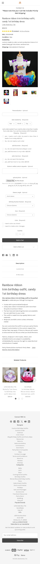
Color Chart (20, 435)
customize (20, 269)
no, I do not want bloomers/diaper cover (18, 149)
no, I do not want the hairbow (14, 159)
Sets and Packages (20, 490)
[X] (10, 255)
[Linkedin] (14, 255)
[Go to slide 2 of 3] (19, 398)
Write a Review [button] (24, 31)
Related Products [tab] (20, 360)
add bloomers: (20, 145)
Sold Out (20, 433)
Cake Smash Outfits (20, 483)
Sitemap (20, 463)
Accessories (20, 492)
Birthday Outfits (20, 477)
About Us (20, 458)
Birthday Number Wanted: (20, 202)
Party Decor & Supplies (20, 450)
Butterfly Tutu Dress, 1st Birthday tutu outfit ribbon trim (10, 391)
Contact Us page (20, 454)
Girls (20, 470)
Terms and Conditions (20, 456)
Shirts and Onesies (20, 485)
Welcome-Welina (20, 443)
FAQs (20, 452)
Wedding (20, 498)
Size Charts (20, 448)
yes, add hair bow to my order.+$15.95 (17, 162)
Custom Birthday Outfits (20, 428)
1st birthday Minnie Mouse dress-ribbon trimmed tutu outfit (28, 391)
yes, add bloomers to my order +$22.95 (17, 151)
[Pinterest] (17, 255)
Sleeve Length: (20, 192)
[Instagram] (18, 422)
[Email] (7, 255)
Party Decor (20, 496)
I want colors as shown (12, 223)
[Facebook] (3, 255)
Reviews (20, 460)
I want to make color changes (15, 226)
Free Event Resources (20, 494)
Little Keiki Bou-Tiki (20, 506)
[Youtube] (25, 422)
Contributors (20, 445)
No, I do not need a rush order (14, 141)
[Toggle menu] (3, 3)
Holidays (20, 487)
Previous (3, 380)
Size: (20, 211)
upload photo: (20, 177)
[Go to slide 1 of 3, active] (15, 398)
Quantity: (20, 230)
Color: (20, 220)
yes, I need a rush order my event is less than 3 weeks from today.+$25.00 (21, 137)
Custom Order (20, 430)
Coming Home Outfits (20, 475)
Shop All (20, 500)
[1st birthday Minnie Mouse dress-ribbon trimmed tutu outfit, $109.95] (27, 375)
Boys (20, 472)
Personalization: (20, 110)
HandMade (20, 508)
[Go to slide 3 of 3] (22, 398)
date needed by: (20, 120)
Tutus (20, 481)
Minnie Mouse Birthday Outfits (20, 479)
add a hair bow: (20, 156)
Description (20, 263)
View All (20, 510)
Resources (20, 439)
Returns (20, 441)
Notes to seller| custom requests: (20, 166)
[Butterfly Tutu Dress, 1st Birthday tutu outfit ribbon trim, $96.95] (10, 375)
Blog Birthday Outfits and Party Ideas (20, 437)
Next (35, 380)
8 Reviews (20, 275)
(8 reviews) (15, 31)
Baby (20, 468)
